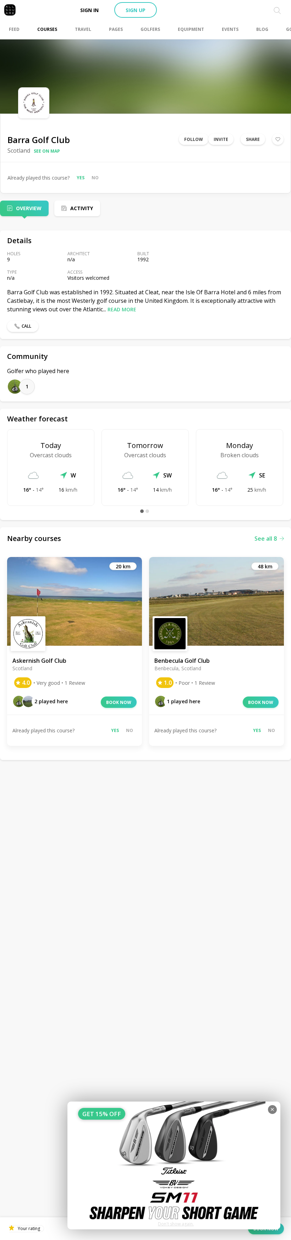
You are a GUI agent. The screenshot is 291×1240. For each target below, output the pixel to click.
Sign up (136, 10)
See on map (47, 151)
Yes (80, 178)
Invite (221, 139)
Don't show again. (176, 1224)
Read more (122, 309)
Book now (118, 702)
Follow (193, 139)
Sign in (89, 10)
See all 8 (265, 538)
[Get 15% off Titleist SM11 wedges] (173, 1165)
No (95, 178)
